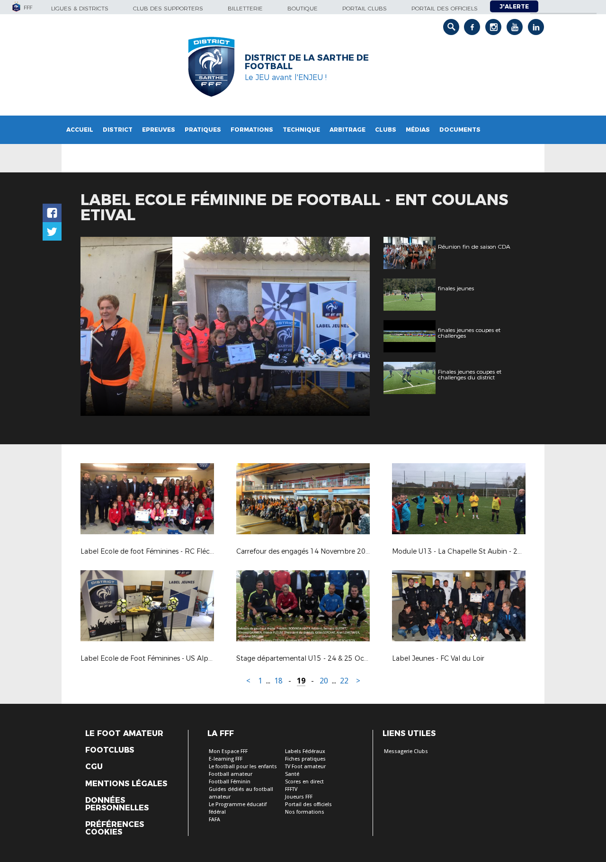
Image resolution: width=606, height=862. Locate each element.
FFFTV (291, 789)
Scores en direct (304, 782)
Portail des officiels (444, 8)
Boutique (302, 8)
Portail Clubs (364, 8)
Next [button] (352, 327)
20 (324, 680)
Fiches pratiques (305, 759)
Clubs (385, 129)
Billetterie (245, 8)
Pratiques (203, 129)
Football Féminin (229, 782)
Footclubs (109, 750)
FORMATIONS (252, 129)
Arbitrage (347, 129)
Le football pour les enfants (243, 766)
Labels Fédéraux (305, 751)
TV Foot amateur (305, 766)
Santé (292, 774)
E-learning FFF (225, 759)
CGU (94, 767)
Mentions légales (126, 784)
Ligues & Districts (79, 8)
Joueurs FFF (298, 797)
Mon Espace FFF (228, 751)
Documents (460, 129)
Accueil (79, 129)
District (118, 129)
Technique (301, 129)
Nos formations (304, 812)
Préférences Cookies (114, 828)
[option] (225, 326)
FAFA (214, 820)
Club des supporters (168, 8)
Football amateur (230, 774)
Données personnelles (117, 804)
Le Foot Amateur (124, 733)
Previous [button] (96, 327)
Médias (418, 129)
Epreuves (158, 129)
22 (344, 680)
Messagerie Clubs (406, 751)
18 (278, 680)
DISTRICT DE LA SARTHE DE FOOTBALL (307, 62)
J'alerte (514, 6)
